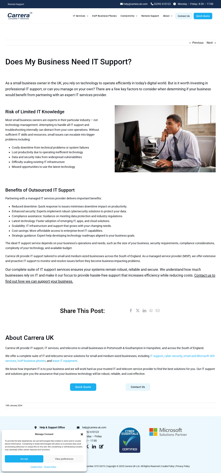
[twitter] (87, 446)
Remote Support (16, 4)
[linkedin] (94, 446)
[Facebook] (130, 310)
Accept (24, 458)
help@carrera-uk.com (94, 427)
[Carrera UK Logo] (20, 12)
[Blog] (101, 446)
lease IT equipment (64, 360)
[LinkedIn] (144, 310)
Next (210, 42)
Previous (198, 42)
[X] (137, 310)
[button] (81, 434)
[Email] (157, 310)
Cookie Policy (36, 467)
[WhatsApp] (151, 310)
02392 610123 (162, 4)
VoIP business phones (31, 360)
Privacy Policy (50, 467)
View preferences (64, 458)
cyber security (173, 356)
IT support (156, 356)
